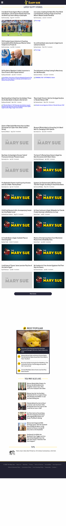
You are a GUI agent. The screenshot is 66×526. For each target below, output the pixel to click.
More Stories (33, 294)
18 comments (51, 102)
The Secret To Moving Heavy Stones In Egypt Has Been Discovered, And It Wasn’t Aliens (48, 156)
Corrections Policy (26, 467)
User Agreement (57, 464)
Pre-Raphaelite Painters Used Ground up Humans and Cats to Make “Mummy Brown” (16, 183)
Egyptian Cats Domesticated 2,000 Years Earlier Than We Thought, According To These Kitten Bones (49, 183)
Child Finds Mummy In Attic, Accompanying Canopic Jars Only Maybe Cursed (17, 211)
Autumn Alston (38, 74)
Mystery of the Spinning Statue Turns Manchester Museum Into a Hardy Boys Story (48, 239)
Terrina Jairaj (6, 17)
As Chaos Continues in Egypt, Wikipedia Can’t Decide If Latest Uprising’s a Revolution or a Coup (49, 211)
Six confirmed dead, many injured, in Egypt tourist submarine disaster (48, 44)
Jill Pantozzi (6, 269)
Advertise (25, 464)
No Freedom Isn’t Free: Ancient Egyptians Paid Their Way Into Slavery (49, 266)
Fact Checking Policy (38, 467)
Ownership (48, 467)
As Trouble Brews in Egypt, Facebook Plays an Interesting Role (15, 239)
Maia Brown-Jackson (8, 214)
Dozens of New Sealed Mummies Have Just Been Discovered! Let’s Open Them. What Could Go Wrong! (16, 127)
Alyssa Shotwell (6, 74)
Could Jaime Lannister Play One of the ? (17, 266)
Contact (54, 467)
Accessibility (48, 464)
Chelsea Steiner (38, 102)
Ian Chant (37, 214)
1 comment (19, 102)
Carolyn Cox (38, 131)
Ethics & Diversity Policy (14, 467)
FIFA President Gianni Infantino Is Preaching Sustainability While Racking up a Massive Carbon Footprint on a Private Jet (16, 43)
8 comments (18, 131)
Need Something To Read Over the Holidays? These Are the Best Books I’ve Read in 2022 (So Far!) (16, 99)
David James (38, 47)
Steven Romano (39, 269)
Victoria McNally (39, 187)
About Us (18, 464)
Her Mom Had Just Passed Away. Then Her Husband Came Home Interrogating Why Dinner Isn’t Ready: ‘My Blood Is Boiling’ (36, 415)
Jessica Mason (6, 131)
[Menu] (2, 2)
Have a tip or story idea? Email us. (26, 451)
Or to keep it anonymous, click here (46, 451)
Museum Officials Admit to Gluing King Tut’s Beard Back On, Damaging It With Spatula (48, 128)
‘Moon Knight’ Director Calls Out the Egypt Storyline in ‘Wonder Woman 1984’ (49, 99)
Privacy (31, 464)
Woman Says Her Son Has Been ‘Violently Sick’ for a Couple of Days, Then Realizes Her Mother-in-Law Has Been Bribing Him (37, 395)
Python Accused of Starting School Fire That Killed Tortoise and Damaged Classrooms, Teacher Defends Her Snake (34, 350)
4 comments (52, 159)
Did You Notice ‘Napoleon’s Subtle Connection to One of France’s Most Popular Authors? (16, 71)
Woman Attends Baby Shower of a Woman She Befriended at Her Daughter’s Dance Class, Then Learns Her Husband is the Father (36, 385)
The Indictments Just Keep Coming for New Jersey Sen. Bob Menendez (48, 71)
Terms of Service (39, 464)
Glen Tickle (5, 242)
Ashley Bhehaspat (39, 159)
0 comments (17, 17)
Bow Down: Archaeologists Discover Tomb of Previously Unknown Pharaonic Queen (14, 156)
